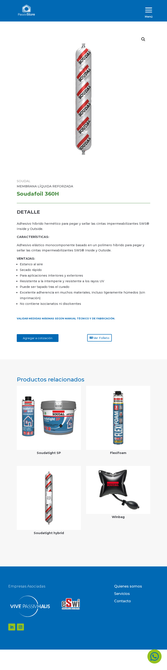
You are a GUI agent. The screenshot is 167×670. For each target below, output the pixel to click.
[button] (143, 39)
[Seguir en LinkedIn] (11, 627)
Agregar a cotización (37, 338)
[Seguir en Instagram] (20, 627)
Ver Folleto (101, 338)
